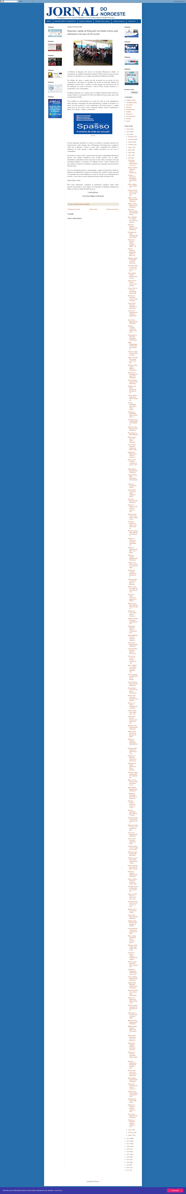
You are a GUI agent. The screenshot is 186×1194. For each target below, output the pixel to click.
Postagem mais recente (74, 209)
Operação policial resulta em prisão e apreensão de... (132, 170)
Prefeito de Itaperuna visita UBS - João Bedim (133, 550)
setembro (131, 144)
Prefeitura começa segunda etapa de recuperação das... (133, 774)
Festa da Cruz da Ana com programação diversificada (132, 290)
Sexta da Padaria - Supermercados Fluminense (133, 381)
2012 (128, 1167)
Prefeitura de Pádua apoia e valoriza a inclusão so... (132, 454)
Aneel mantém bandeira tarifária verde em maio (132, 275)
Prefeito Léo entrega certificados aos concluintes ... (133, 705)
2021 (128, 1144)
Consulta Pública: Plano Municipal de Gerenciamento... (133, 478)
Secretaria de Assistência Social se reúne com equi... (133, 298)
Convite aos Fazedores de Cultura (132, 485)
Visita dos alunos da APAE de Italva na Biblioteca (132, 581)
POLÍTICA (129, 114)
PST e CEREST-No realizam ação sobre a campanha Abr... (132, 668)
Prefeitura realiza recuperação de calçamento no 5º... (132, 1007)
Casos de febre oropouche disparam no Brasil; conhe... (133, 447)
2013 (128, 1165)
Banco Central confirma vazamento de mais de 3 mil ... (132, 463)
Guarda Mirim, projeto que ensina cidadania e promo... (132, 493)
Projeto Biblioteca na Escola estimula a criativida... (133, 637)
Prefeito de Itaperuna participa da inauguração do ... (133, 742)
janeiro (130, 1135)
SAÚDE (128, 119)
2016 (128, 1157)
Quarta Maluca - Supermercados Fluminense (133, 470)
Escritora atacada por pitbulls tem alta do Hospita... (133, 677)
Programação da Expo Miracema (133, 433)
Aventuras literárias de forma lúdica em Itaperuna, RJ (132, 178)
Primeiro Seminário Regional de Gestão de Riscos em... (132, 252)
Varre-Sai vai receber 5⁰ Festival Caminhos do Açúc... (132, 659)
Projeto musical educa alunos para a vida (132, 712)
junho (130, 152)
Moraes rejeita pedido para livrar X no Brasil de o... (132, 1038)
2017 (128, 1154)
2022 (128, 1141)
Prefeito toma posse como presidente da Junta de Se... (132, 1073)
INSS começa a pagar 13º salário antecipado (132, 439)
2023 (128, 1138)
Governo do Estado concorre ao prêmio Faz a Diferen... (132, 597)
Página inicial (93, 209)
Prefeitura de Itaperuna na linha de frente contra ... (132, 1000)
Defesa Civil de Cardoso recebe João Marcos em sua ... (133, 782)
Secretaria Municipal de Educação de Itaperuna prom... (132, 1064)
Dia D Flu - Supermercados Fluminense (133, 500)
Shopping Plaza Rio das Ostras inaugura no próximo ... (132, 923)
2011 (128, 1170)
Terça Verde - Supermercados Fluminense (133, 834)
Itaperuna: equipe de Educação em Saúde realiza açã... (132, 260)
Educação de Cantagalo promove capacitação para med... (132, 1046)
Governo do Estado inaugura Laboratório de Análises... (132, 956)
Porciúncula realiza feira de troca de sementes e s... (132, 1086)
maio (129, 155)
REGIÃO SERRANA (85, 21)
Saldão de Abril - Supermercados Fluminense (133, 199)
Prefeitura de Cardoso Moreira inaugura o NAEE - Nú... (132, 243)
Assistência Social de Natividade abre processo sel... (133, 888)
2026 (128, 129)
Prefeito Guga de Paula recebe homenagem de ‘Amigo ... (133, 860)
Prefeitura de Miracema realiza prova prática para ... (132, 758)
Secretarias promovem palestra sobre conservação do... (132, 525)
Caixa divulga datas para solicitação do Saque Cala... (132, 305)
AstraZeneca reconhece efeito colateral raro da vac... (132, 162)
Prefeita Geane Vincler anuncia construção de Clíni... (133, 1094)
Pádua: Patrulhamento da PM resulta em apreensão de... (132, 346)
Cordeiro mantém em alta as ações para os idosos (133, 847)
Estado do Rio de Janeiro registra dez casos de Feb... (133, 192)
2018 (128, 1152)
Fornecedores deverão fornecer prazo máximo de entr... (132, 720)
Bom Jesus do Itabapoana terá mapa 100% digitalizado (133, 375)
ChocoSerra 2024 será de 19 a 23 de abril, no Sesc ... (133, 904)
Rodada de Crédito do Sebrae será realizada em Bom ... (133, 827)
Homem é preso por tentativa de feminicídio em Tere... (133, 589)
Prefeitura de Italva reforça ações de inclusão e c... (132, 613)
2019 (128, 1149)
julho (129, 150)
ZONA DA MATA (119, 21)
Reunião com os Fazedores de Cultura (132, 910)
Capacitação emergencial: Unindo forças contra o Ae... (132, 971)
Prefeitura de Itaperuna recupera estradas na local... (131, 1123)
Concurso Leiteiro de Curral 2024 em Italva (133, 353)
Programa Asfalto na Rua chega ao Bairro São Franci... (133, 947)
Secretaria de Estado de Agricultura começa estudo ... (132, 1055)
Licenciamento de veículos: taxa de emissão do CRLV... (133, 930)
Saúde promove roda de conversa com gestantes (132, 283)
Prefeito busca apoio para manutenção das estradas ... (133, 698)
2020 (128, 1146)
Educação (128, 107)
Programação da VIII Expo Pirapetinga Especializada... (133, 337)
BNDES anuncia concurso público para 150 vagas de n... (132, 1029)
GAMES (128, 112)
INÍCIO (49, 21)
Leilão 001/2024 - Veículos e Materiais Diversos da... (133, 651)
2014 (128, 1162)
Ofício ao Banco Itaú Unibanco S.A (132, 185)
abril (129, 158)
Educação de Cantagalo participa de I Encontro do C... (132, 573)
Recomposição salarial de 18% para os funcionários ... (133, 690)
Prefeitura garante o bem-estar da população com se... (133, 820)
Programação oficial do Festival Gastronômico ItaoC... (132, 629)
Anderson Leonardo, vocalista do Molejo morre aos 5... (132, 329)
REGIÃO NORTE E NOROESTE (65, 21)
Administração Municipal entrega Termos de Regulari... (133, 985)
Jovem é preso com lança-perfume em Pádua (132, 841)
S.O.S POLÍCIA (130, 116)
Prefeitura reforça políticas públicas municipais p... (132, 367)
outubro (130, 142)
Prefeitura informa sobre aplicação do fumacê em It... (133, 533)
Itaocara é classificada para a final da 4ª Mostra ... (132, 812)
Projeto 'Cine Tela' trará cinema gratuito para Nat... (133, 360)
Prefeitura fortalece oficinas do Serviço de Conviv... (131, 804)
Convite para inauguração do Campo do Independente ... (133, 314)
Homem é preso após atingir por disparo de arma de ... (133, 606)
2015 (128, 1159)
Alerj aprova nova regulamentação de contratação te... (133, 422)
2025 (128, 132)
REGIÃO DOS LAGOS (102, 21)
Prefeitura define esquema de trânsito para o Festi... (132, 750)
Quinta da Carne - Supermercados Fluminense (133, 428)
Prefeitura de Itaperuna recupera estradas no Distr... (131, 1108)
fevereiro (131, 1132)
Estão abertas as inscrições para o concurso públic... (132, 1015)
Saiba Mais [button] (58, 1190)
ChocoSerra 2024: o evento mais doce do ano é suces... (133, 268)
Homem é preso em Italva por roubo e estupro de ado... (133, 516)
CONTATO (132, 21)
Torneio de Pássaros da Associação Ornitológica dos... (132, 541)
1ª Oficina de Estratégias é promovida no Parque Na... (132, 796)
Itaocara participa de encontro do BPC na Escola (132, 867)
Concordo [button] (175, 1190)
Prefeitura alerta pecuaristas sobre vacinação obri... (133, 964)
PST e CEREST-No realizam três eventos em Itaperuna (133, 219)
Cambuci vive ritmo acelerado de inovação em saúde (133, 565)
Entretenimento (130, 109)
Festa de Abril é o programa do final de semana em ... (133, 397)
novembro (131, 139)
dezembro (131, 136)
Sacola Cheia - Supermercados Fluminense (133, 321)
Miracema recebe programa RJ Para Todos (132, 853)
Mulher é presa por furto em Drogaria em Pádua (132, 734)
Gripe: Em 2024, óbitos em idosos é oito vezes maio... (132, 896)
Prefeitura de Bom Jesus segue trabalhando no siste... (133, 621)
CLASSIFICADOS (131, 102)
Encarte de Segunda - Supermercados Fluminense (133, 227)
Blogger (97, 1181)
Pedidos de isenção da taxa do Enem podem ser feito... (133, 508)
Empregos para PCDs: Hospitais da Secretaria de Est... (132, 389)
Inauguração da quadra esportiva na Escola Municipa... (132, 766)
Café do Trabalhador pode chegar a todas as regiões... (132, 406)
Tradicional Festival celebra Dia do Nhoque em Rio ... (133, 212)
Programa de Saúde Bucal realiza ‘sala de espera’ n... (132, 414)
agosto (130, 147)
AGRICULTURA (131, 100)
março (130, 1130)
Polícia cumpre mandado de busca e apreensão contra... (132, 939)
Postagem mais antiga (112, 209)
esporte (128, 121)
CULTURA (129, 105)
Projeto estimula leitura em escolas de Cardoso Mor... (133, 881)
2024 (128, 134)
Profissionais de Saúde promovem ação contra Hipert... (133, 234)
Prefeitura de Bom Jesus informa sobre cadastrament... (133, 992)
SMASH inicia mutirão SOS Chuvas (132, 1100)
